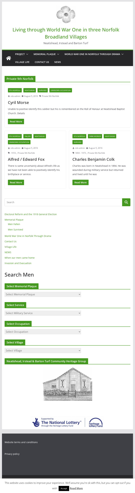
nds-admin (15, 96)
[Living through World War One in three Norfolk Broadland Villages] (9, 58)
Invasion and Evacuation (18, 263)
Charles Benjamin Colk (93, 159)
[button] (26, 54)
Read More (76, 488)
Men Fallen (14, 224)
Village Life (22, 62)
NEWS (57, 62)
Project (20, 54)
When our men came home (20, 257)
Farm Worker (95, 136)
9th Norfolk (14, 90)
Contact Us (42, 62)
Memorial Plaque (45, 54)
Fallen (27, 136)
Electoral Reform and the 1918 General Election (31, 214)
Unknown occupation (61, 90)
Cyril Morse (18, 102)
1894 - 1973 (80, 153)
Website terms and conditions (21, 442)
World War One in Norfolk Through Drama (92, 54)
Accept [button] (64, 488)
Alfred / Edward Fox (26, 159)
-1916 (13, 153)
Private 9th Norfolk (50, 96)
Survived (42, 90)
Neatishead (30, 90)
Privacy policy (12, 453)
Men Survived (15, 229)
